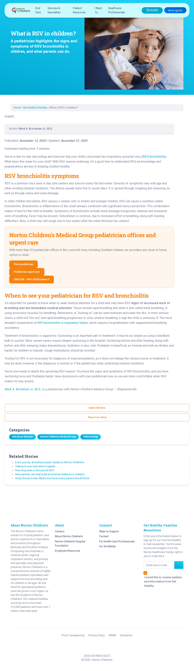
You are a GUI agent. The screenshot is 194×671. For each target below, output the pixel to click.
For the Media (107, 546)
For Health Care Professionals (117, 541)
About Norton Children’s (69, 536)
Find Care (38, 10)
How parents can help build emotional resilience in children (49, 474)
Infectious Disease (22, 436)
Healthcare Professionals (116, 10)
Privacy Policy (96, 635)
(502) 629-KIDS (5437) (97, 655)
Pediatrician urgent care (27, 272)
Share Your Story (97, 417)
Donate (152, 10)
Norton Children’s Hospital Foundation (70, 543)
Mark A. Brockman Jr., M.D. (23, 389)
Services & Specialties (54, 10)
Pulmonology (90, 436)
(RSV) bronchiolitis (154, 156)
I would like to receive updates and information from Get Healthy (163, 581)
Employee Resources (67, 550)
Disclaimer (126, 635)
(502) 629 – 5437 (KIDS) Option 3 (31, 279)
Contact (104, 536)
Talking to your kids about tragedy (35, 466)
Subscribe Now (97, 408)
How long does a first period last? (34, 470)
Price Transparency (73, 635)
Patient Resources (79, 10)
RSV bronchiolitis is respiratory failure (63, 323)
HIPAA (112, 635)
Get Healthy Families (35, 107)
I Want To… (98, 10)
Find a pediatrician (23, 264)
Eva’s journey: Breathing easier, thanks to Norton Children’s (49, 462)
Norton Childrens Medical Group (58, 436)
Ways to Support (109, 531)
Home (17, 107)
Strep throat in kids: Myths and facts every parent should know (52, 478)
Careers (59, 531)
